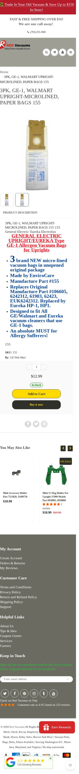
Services (6, 641)
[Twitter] (5, 693)
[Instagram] (34, 693)
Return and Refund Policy (18, 597)
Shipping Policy (11, 602)
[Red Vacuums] (10, 767)
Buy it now (36, 404)
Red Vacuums (17, 726)
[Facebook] (15, 693)
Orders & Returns (12, 563)
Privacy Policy (10, 592)
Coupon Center (11, 636)
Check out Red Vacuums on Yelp (18, 700)
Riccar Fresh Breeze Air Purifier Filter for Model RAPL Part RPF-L (65, 497)
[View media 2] (22, 199)
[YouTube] (53, 693)
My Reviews (9, 568)
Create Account (11, 558)
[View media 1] (6, 199)
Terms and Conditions (15, 587)
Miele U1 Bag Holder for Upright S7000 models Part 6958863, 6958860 (26, 497)
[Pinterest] (24, 693)
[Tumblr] (44, 693)
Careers (5, 646)
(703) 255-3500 (38, 32)
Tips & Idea (8, 631)
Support (5, 607)
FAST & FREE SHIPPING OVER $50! (36, 19)
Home (4, 72)
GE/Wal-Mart (18, 357)
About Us (7, 626)
